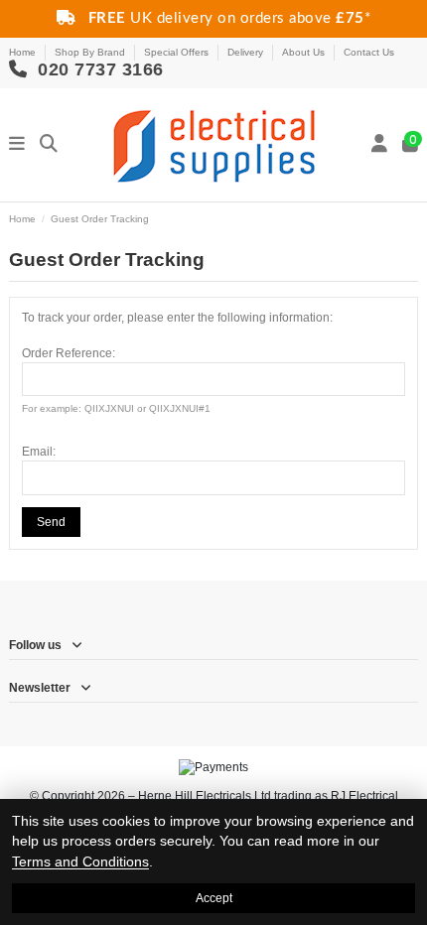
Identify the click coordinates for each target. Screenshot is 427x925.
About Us (305, 52)
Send (51, 522)
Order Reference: (68, 353)
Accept (214, 898)
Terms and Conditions (80, 861)
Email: (39, 452)
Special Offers (178, 52)
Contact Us (369, 52)
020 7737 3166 (98, 69)
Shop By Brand (91, 52)
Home (24, 52)
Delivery (246, 52)
